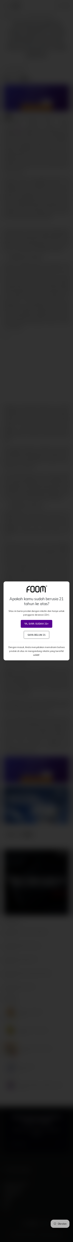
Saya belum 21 (36, 634)
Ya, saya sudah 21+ (36, 623)
